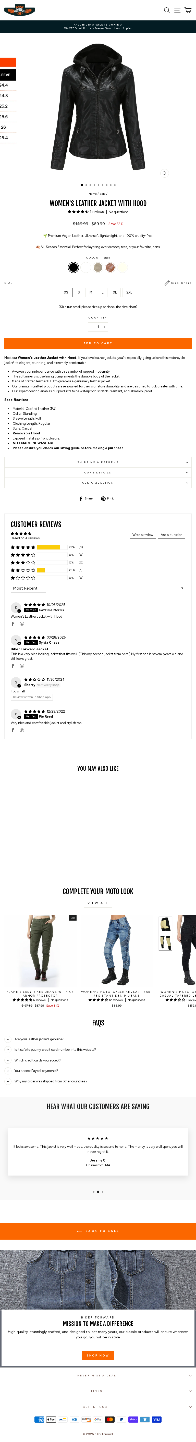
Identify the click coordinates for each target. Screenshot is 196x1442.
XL (115, 292)
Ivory (122, 267)
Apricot (98, 267)
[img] (35, 605)
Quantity (98, 317)
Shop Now (98, 1355)
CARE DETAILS (97, 472)
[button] (78, 212)
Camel (110, 267)
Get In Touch (96, 1407)
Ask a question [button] (171, 535)
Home (93, 193)
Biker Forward (103, 1434)
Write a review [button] (142, 535)
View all (98, 903)
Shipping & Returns (98, 462)
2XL (129, 292)
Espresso (86, 267)
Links (96, 1391)
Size (98, 283)
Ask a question (98, 482)
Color (98, 257)
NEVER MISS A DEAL (96, 1375)
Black (73, 267)
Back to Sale (101, 1231)
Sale (102, 193)
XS (66, 292)
